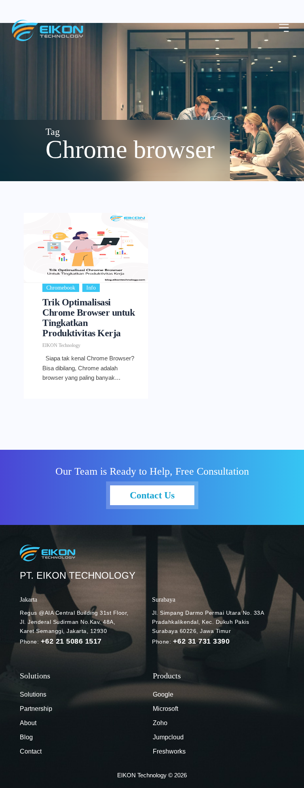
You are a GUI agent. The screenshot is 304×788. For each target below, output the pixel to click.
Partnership (36, 708)
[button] (284, 28)
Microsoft (165, 708)
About (28, 723)
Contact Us (152, 495)
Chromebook (60, 288)
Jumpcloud (168, 737)
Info (91, 288)
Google (163, 694)
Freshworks (169, 751)
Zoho (160, 723)
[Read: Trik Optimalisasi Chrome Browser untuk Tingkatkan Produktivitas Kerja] (86, 248)
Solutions (33, 694)
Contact (31, 751)
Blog (26, 737)
